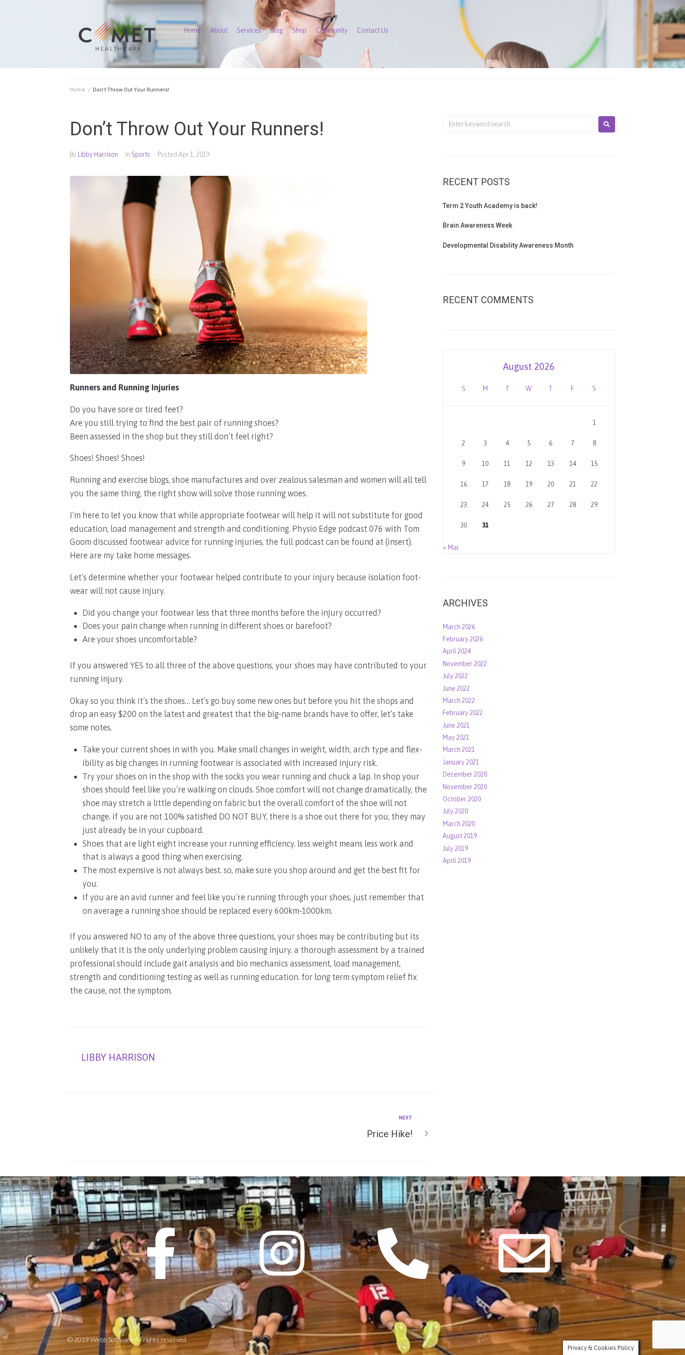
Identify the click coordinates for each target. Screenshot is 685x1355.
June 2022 (456, 688)
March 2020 (459, 823)
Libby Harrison (98, 154)
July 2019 (455, 848)
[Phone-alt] (403, 1253)
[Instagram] (282, 1253)
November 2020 (465, 787)
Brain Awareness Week (477, 225)
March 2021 (459, 749)
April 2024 (457, 651)
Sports (140, 154)
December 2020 (465, 774)
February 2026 (463, 639)
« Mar (451, 547)
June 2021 (456, 725)
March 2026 (459, 627)
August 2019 (460, 836)
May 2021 (456, 737)
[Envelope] (524, 1253)
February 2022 (463, 712)
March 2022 (459, 700)
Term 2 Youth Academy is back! (490, 205)
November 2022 (465, 663)
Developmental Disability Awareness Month (508, 245)
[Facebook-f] (161, 1253)
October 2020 (462, 799)
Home (77, 90)
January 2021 (461, 762)
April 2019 (457, 860)
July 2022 (455, 676)
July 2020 (455, 811)
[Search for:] (518, 124)
